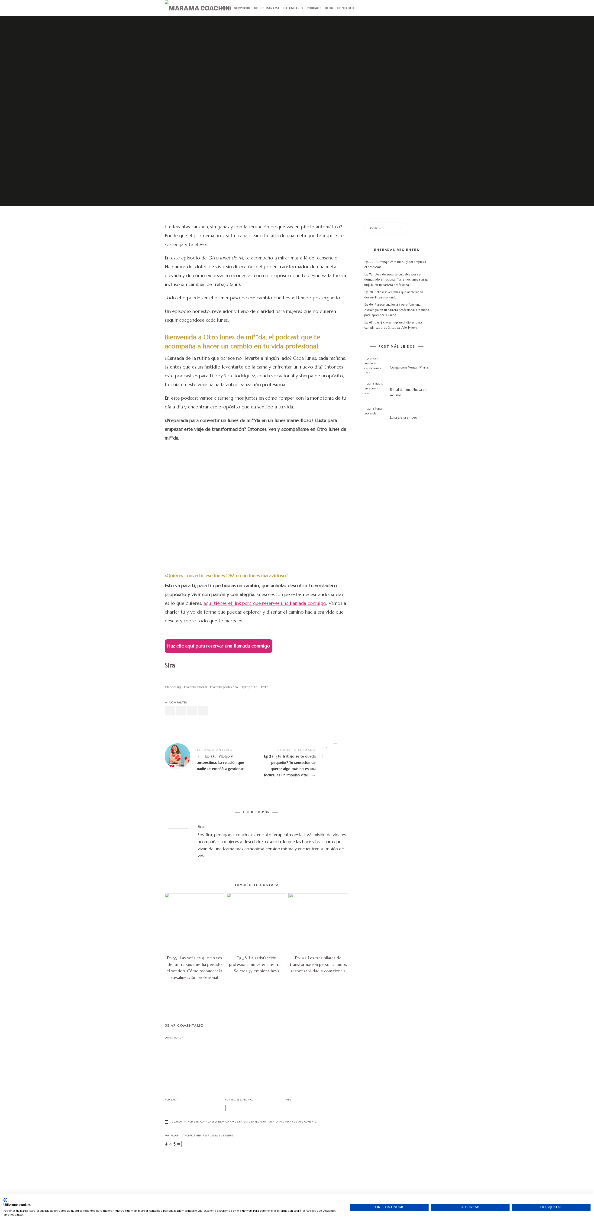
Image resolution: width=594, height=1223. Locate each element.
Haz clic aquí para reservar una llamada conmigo (218, 646)
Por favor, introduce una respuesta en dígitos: (200, 1135)
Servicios (242, 8)
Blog (329, 8)
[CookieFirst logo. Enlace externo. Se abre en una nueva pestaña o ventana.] (5, 1200)
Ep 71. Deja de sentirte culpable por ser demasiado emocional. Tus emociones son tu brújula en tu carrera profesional (396, 279)
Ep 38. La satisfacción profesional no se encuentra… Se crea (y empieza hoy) (256, 964)
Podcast (314, 8)
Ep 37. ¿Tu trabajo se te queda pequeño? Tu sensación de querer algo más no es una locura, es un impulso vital (302, 762)
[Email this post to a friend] (203, 711)
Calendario (293, 8)
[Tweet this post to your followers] (181, 711)
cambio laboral (196, 687)
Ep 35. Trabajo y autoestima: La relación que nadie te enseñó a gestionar (210, 759)
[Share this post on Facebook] (170, 711)
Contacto (345, 8)
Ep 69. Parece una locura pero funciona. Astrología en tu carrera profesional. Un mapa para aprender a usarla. (396, 309)
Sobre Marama (266, 8)
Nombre (171, 1099)
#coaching (173, 687)
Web (289, 1099)
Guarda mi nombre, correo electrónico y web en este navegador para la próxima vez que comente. (244, 1121)
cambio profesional (225, 687)
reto (265, 687)
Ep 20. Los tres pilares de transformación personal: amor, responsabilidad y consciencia (318, 964)
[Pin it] (192, 711)
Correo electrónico (240, 1099)
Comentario (174, 1037)
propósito (250, 687)
